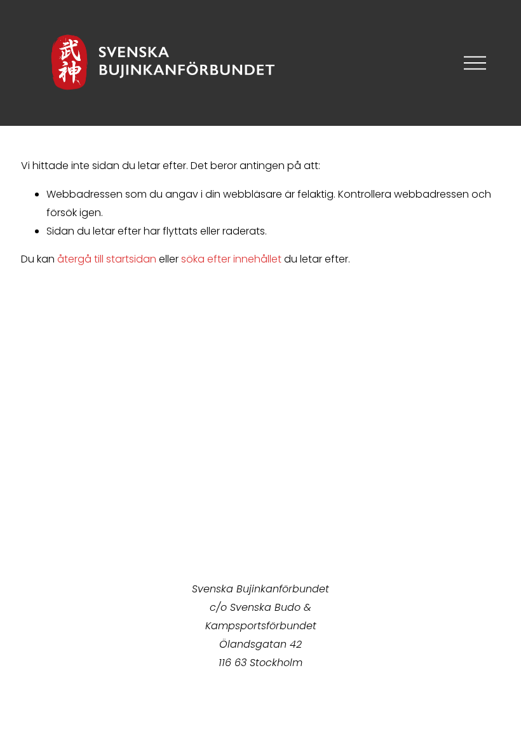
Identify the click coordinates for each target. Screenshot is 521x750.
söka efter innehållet (231, 259)
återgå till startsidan (106, 259)
